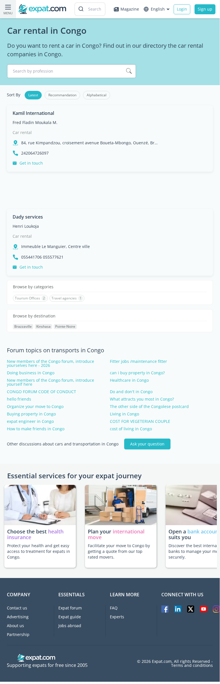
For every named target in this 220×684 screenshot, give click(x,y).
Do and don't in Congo (131, 392)
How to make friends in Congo (35, 429)
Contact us (17, 608)
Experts (117, 616)
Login (182, 9)
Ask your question (147, 444)
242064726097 (35, 153)
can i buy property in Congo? (137, 373)
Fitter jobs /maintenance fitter (138, 361)
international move (116, 534)
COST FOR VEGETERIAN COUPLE (140, 421)
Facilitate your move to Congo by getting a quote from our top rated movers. (119, 551)
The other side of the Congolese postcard (149, 407)
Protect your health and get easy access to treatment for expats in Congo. (38, 551)
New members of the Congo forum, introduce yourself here (50, 382)
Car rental (22, 132)
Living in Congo (124, 414)
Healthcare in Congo (129, 380)
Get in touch (31, 163)
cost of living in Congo (131, 429)
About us (15, 625)
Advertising (18, 616)
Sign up (205, 9)
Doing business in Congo (30, 373)
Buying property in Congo (31, 414)
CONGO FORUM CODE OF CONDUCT (41, 392)
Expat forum (70, 608)
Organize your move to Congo (35, 407)
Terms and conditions (192, 665)
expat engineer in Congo (30, 421)
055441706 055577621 (42, 257)
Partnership (18, 634)
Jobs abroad (69, 625)
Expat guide (69, 616)
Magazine (129, 9)
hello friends (19, 399)
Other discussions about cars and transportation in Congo (62, 444)
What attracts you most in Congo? (142, 399)
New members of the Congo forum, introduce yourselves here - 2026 (50, 363)
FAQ (114, 608)
